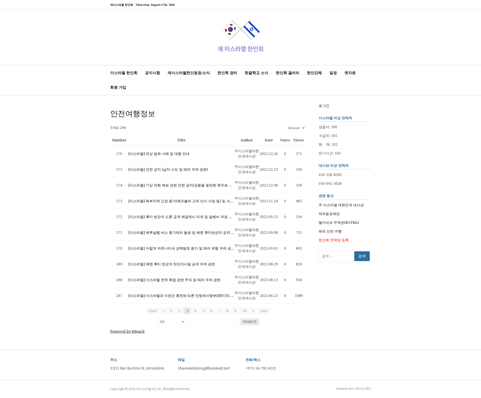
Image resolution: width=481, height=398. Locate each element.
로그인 (324, 106)
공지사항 (152, 73)
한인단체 (314, 73)
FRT (368, 388)
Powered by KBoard (127, 331)
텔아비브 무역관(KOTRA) (339, 223)
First (153, 311)
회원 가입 (118, 87)
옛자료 (350, 73)
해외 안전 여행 (330, 231)
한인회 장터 (227, 73)
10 (245, 311)
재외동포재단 (329, 214)
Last (263, 311)
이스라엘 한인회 (124, 73)
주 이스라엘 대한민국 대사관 (341, 205)
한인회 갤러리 (287, 73)
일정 (333, 73)
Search (250, 322)
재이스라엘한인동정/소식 (189, 73)
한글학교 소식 (256, 73)
